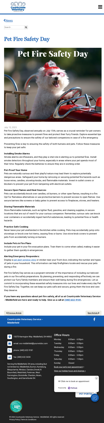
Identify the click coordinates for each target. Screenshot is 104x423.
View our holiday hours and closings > (70, 371)
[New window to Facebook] (94, 320)
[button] (95, 398)
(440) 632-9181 (72, 300)
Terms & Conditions (28, 420)
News (9, 20)
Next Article (93, 313)
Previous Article (14, 313)
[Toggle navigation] (100, 6)
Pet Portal (86, 393)
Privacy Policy (14, 420)
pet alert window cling (25, 259)
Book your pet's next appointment (68, 367)
